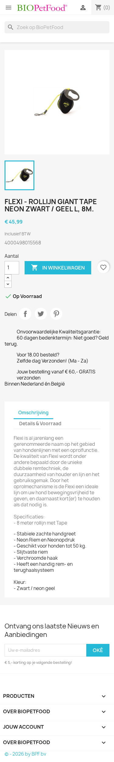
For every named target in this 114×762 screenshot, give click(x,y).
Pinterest (56, 314)
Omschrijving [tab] (33, 412)
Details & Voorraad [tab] (40, 423)
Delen (25, 314)
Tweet (41, 314)
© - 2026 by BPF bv (25, 754)
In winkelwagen (58, 267)
